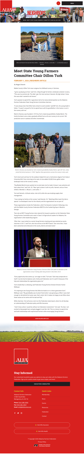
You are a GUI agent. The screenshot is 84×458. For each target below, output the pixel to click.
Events (44, 403)
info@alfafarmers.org (24, 407)
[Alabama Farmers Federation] (21, 356)
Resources (45, 407)
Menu (72, 3)
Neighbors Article (38, 80)
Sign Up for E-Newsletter (42, 384)
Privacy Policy (42, 442)
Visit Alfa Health (43, 431)
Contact (44, 416)
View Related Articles (42, 318)
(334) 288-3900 (58, 3)
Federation (45, 412)
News (24, 20)
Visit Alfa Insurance (43, 425)
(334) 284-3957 (22, 405)
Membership (45, 395)
